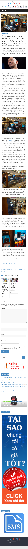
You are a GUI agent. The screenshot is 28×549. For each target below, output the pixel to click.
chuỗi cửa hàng (11, 140)
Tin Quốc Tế (5, 33)
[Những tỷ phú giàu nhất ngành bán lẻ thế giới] (14, 278)
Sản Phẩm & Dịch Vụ (6, 401)
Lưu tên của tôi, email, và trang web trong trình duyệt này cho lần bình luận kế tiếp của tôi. (13, 347)
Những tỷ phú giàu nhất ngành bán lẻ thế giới (12, 270)
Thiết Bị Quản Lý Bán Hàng (17, 401)
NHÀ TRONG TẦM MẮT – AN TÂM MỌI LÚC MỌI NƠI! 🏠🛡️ (14, 384)
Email (2, 334)
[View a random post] (25, 10)
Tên (2, 327)
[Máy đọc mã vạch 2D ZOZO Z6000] (14, 395)
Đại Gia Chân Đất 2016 (8, 263)
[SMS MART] (14, 6)
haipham (10, 45)
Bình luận (3, 308)
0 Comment (16, 45)
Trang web (3, 340)
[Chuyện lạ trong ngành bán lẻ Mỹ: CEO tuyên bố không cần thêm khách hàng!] (5, 278)
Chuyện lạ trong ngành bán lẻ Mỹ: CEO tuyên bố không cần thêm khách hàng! (5, 288)
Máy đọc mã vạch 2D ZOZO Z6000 (14, 404)
